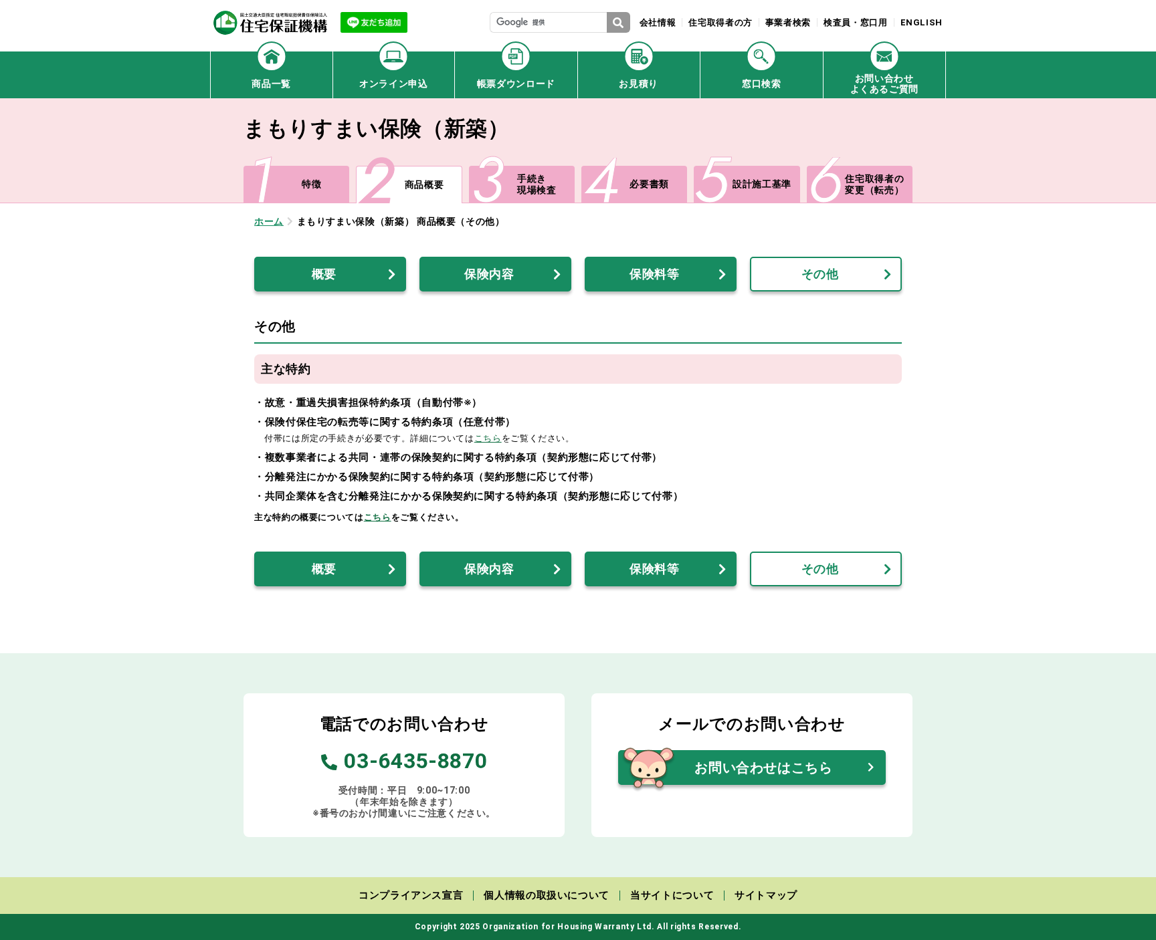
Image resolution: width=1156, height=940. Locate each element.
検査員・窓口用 (855, 22)
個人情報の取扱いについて (546, 895)
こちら (488, 438)
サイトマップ (766, 895)
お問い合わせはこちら (763, 767)
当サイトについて (672, 895)
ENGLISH (921, 22)
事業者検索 (788, 22)
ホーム (269, 221)
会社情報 (658, 22)
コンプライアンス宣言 (411, 895)
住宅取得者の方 (720, 22)
